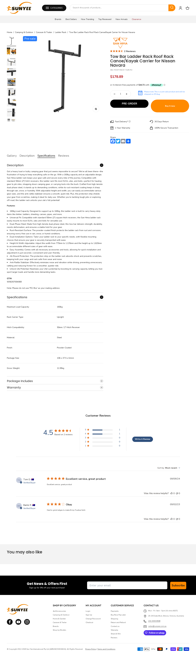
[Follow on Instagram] (18, 624)
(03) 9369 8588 (154, 621)
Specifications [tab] (46, 156)
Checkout (89, 622)
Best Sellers (71, 19)
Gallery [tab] (12, 156)
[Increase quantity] (126, 94)
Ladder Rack (60, 32)
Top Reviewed (104, 19)
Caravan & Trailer (44, 32)
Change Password (93, 619)
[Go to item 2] (11, 52)
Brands (58, 19)
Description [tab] (27, 156)
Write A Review (142, 439)
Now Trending (87, 19)
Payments (115, 611)
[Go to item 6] (11, 92)
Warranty (114, 630)
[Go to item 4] (11, 72)
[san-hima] (120, 42)
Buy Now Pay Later (118, 615)
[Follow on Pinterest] (27, 624)
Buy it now (170, 106)
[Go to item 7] (11, 102)
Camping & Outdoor (24, 32)
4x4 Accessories (59, 611)
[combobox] (119, 7)
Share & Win (116, 634)
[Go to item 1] (11, 41)
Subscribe (178, 585)
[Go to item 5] (11, 82)
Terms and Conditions (106, 649)
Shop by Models (59, 630)
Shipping (114, 619)
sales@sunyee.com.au (157, 626)
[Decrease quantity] (114, 94)
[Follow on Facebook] (10, 624)
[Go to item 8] (11, 113)
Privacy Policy (90, 649)
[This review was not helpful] (177, 493)
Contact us (115, 626)
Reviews (114, 638)
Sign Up (89, 615)
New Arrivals (122, 19)
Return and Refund (118, 622)
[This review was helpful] (172, 493)
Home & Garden (59, 619)
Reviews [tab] (63, 156)
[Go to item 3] (11, 62)
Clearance (136, 19)
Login (88, 611)
